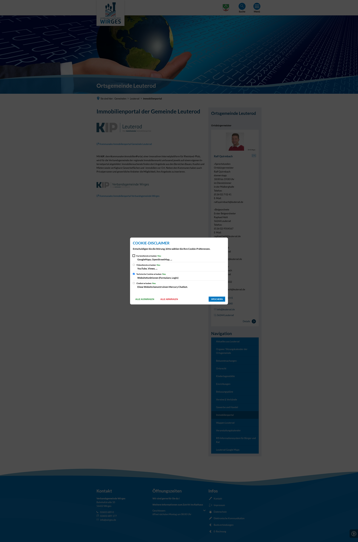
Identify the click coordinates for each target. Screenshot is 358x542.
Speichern (217, 299)
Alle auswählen (144, 299)
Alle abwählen (169, 299)
